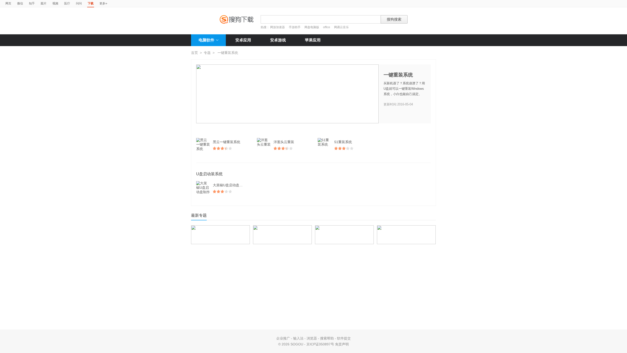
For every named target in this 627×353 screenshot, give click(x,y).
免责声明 (342, 344)
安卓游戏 (278, 40)
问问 (79, 3)
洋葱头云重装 (284, 142)
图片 (44, 3)
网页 (8, 3)
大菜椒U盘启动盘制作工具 (231, 185)
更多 (103, 3)
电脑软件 (206, 40)
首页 (194, 53)
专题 (207, 53)
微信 (20, 3)
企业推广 (283, 338)
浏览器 (312, 338)
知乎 (32, 3)
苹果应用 (313, 40)
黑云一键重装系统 (226, 142)
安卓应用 (243, 40)
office (327, 27)
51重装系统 (343, 142)
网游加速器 (277, 27)
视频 (55, 3)
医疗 (67, 3)
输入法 (298, 338)
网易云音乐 (341, 27)
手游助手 (295, 27)
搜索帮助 (327, 338)
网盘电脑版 (311, 27)
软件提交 (344, 338)
